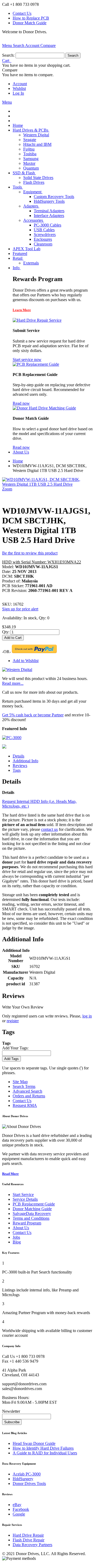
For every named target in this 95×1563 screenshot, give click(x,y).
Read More (10, 1174)
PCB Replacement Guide (34, 1204)
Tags (17, 770)
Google (19, 1514)
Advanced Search (27, 1091)
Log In (18, 93)
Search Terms (24, 1086)
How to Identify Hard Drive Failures (43, 1448)
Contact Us (22, 13)
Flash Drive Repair (28, 1540)
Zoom (7, 489)
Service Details (25, 1199)
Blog (17, 1242)
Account (20, 83)
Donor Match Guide (29, 23)
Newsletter (11, 1411)
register (13, 1021)
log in (87, 1016)
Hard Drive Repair (28, 1535)
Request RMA (25, 1105)
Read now (21, 403)
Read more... (12, 683)
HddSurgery (23, 1479)
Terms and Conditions (31, 1218)
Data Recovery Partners (32, 1544)
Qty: (6, 632)
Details (18, 756)
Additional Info (25, 761)
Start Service (23, 1194)
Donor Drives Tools (29, 1483)
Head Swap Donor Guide (34, 1443)
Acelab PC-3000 (27, 1474)
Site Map (20, 1081)
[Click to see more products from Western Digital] (17, 669)
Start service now (27, 359)
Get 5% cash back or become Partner (33, 715)
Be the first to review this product (30, 553)
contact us (49, 829)
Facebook (21, 1509)
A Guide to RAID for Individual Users (45, 1453)
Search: (8, 55)
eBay (17, 1504)
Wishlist (19, 88)
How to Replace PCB (31, 18)
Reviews (20, 765)
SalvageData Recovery (32, 1213)
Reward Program (27, 1223)
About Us (21, 1228)
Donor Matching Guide (32, 1209)
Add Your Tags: (15, 1048)
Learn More (22, 310)
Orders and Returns (29, 1096)
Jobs (16, 1237)
